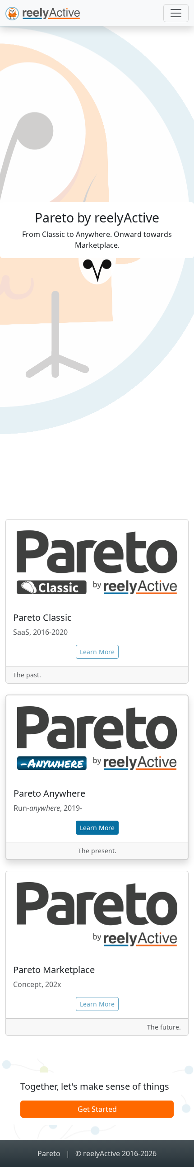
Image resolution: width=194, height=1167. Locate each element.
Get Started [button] (97, 1109)
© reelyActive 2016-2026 (116, 1153)
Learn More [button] (97, 827)
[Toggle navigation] (176, 13)
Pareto (49, 1153)
